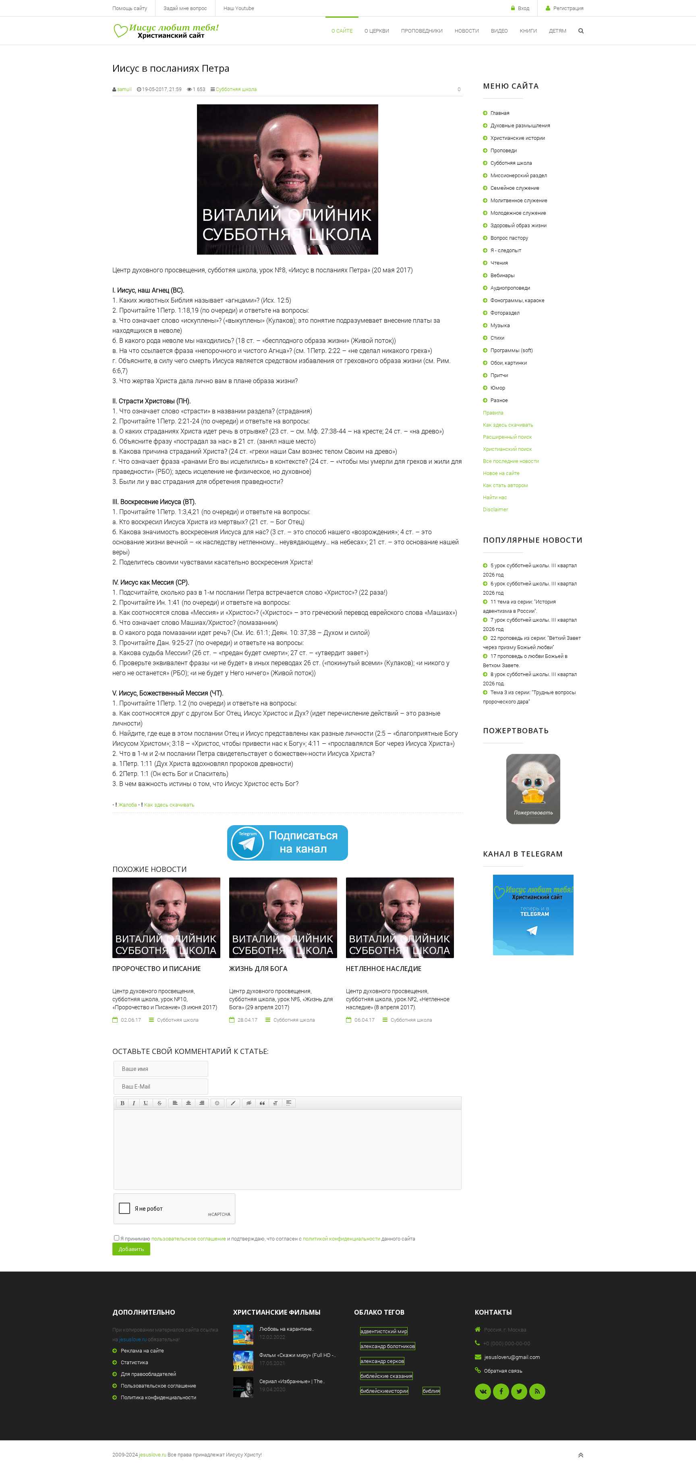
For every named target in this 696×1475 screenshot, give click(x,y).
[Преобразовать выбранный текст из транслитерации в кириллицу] (275, 1103)
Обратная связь (503, 1370)
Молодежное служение (518, 212)
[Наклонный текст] (134, 1103)
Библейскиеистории (384, 1390)
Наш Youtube (239, 8)
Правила (493, 412)
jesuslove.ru (133, 1339)
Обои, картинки (509, 362)
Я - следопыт (506, 250)
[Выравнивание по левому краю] (175, 1103)
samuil (124, 89)
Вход (523, 8)
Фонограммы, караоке (518, 300)
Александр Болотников (387, 1346)
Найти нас (495, 497)
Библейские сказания (386, 1376)
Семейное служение (515, 187)
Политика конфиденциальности (158, 1397)
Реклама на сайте (142, 1350)
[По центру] (188, 1103)
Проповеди (504, 150)
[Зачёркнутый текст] (159, 1103)
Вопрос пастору (509, 237)
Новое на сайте (501, 473)
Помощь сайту (129, 8)
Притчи (499, 375)
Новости (467, 30)
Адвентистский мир (383, 1331)
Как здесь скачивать (169, 804)
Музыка (500, 325)
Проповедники (422, 30)
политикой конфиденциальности (341, 1238)
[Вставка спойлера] (289, 1103)
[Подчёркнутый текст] (146, 1103)
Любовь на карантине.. (286, 1328)
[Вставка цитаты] (262, 1103)
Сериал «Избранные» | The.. (292, 1381)
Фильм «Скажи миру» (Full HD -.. (297, 1355)
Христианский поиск (507, 448)
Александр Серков (382, 1361)
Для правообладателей (148, 1373)
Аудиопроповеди (510, 287)
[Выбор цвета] (233, 1103)
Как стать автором (505, 485)
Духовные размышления (520, 125)
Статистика (134, 1362)
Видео (499, 30)
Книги (528, 30)
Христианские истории (518, 137)
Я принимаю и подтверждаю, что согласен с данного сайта (267, 1238)
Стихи (497, 337)
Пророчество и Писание (156, 968)
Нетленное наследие (383, 968)
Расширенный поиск (507, 436)
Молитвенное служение (519, 200)
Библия (431, 1390)
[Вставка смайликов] (217, 1103)
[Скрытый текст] (249, 1103)
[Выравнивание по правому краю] (202, 1103)
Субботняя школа (236, 89)
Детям (557, 30)
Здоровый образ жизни (519, 225)
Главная (500, 112)
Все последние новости (511, 461)
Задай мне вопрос (185, 8)
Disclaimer (495, 509)
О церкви (377, 30)
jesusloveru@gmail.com (512, 1357)
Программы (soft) (512, 350)
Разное (499, 400)
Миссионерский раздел (519, 175)
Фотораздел (505, 312)
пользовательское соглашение (188, 1238)
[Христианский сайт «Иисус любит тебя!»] (165, 31)
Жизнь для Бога (258, 968)
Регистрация (568, 8)
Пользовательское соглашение (158, 1385)
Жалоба (127, 804)
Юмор (498, 387)
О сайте (341, 30)
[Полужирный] (122, 1103)
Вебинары (503, 275)
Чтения (499, 262)
